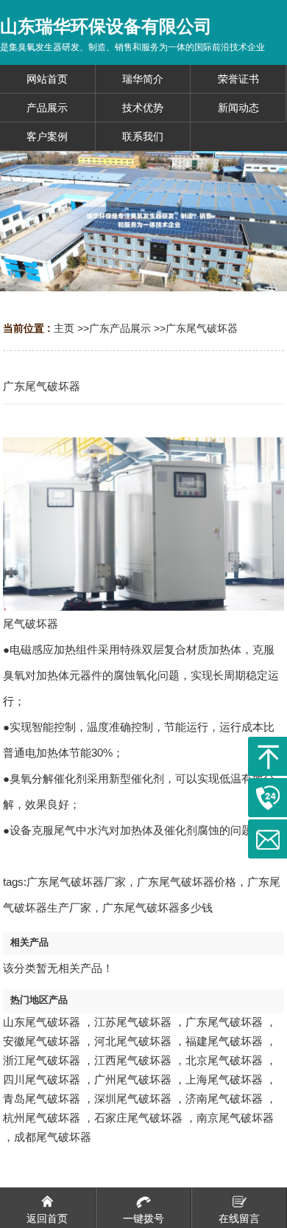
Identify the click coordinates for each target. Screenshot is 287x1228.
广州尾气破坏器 (132, 1079)
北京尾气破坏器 (224, 1060)
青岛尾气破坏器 (41, 1098)
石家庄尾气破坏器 (138, 1117)
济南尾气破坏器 (224, 1098)
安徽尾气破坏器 (41, 1041)
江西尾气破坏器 (132, 1060)
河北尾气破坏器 (132, 1041)
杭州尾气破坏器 (41, 1117)
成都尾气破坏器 (52, 1137)
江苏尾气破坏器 (132, 1022)
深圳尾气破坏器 (132, 1098)
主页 (64, 328)
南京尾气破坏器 (235, 1117)
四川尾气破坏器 (41, 1079)
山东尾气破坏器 (41, 1022)
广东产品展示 (120, 328)
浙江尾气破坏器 (41, 1060)
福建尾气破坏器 (224, 1041)
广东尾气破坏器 (202, 328)
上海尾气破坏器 (224, 1079)
